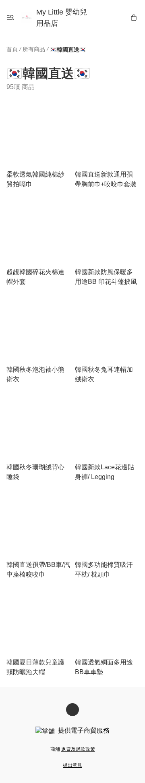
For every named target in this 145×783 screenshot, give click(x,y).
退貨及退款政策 (78, 749)
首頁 (12, 49)
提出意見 (72, 765)
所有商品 (34, 49)
